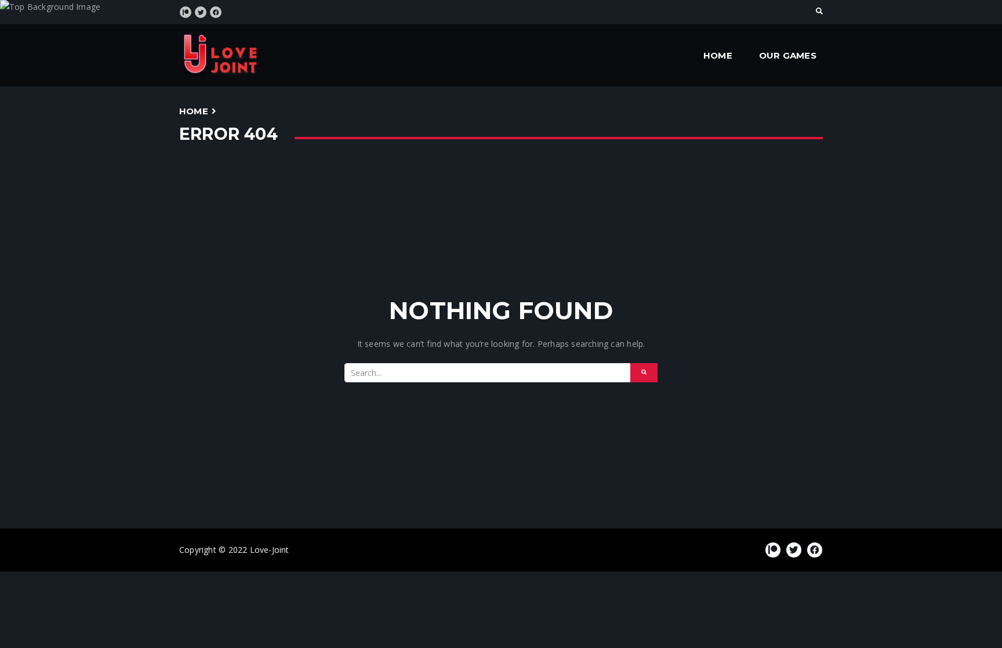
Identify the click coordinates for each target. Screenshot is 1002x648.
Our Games (787, 55)
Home (717, 55)
